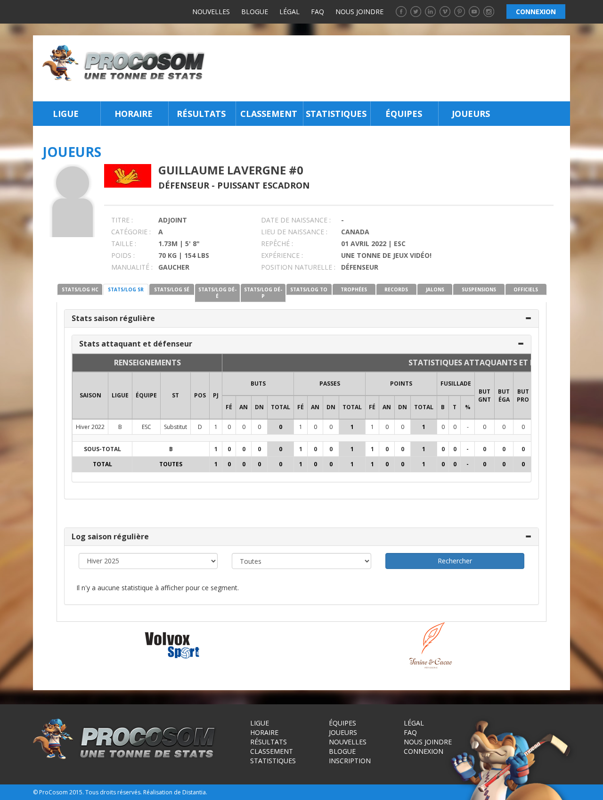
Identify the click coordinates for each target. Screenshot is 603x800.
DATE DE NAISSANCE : (296, 219)
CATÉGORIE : (131, 231)
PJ (216, 395)
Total (280, 407)
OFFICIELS (525, 289)
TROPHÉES (354, 289)
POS (200, 395)
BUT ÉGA (504, 396)
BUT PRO (523, 396)
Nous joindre (359, 11)
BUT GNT (484, 396)
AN (243, 407)
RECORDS (396, 289)
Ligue (66, 113)
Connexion (423, 751)
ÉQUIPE (146, 395)
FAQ (317, 11)
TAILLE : (123, 243)
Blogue (254, 11)
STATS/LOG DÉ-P (263, 292)
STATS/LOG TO (308, 289)
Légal (289, 11)
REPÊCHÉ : (277, 243)
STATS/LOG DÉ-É (217, 292)
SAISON (90, 395)
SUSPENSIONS (479, 289)
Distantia (194, 792)
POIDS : (123, 255)
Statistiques (336, 113)
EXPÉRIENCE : (282, 255)
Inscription (350, 760)
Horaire (133, 113)
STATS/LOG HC (80, 289)
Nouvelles (211, 11)
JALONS (435, 289)
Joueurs (471, 113)
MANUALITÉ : (132, 267)
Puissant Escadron (263, 185)
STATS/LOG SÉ (171, 289)
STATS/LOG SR (126, 289)
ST (175, 395)
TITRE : (122, 219)
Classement (268, 113)
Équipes (403, 113)
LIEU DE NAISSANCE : (294, 231)
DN (259, 407)
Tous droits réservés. (113, 792)
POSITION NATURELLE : (298, 267)
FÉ (229, 407)
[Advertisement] (390, 68)
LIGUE (120, 395)
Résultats (201, 113)
